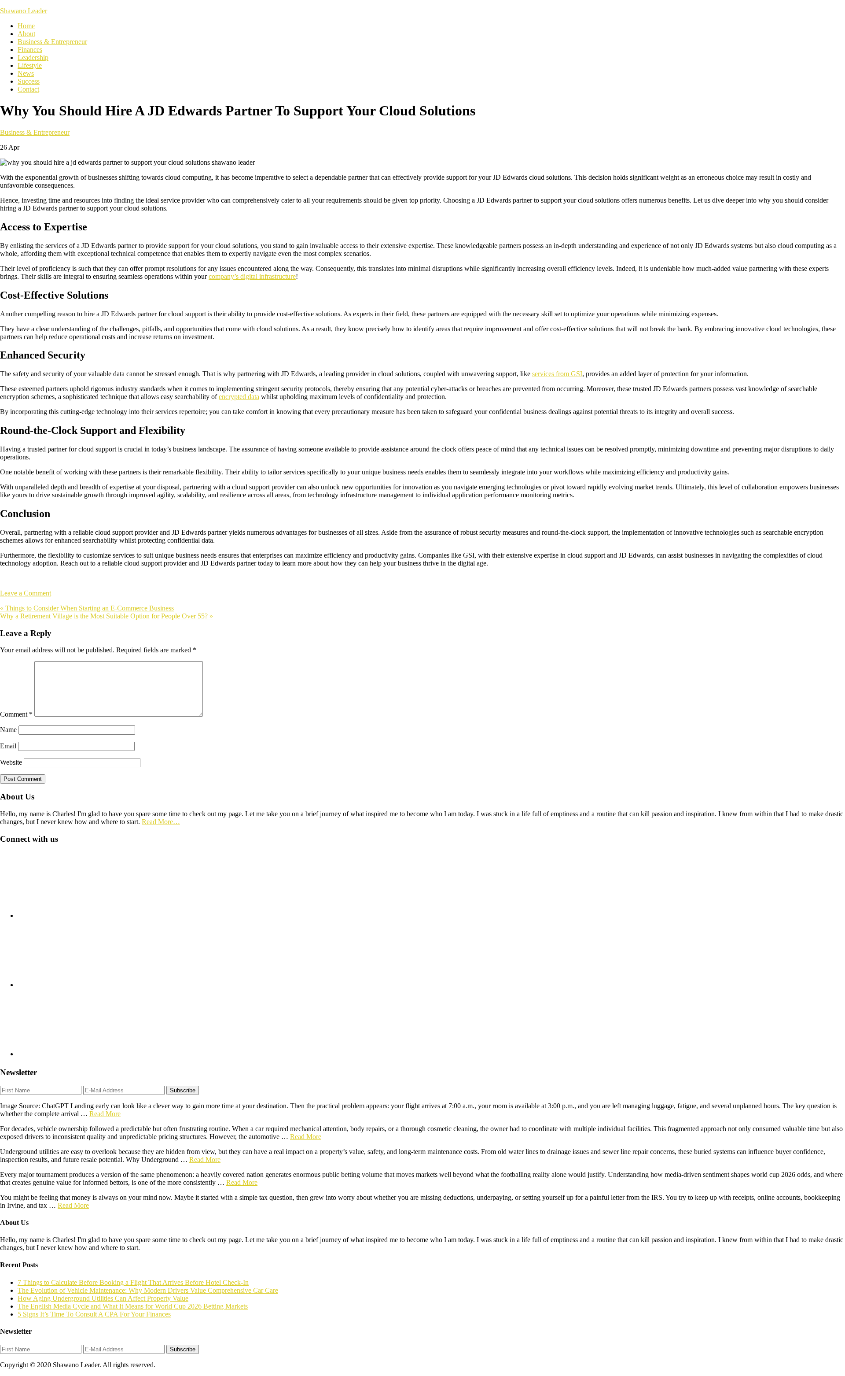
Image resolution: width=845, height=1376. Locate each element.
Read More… (161, 821)
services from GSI (557, 373)
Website (11, 762)
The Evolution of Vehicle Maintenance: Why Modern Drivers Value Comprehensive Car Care (148, 1290)
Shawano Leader (23, 11)
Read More (105, 1113)
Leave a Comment (25, 593)
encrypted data (239, 396)
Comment (16, 714)
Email (8, 746)
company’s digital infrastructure (252, 276)
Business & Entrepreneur (35, 132)
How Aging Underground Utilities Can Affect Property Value (103, 1298)
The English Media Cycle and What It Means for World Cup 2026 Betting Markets (133, 1306)
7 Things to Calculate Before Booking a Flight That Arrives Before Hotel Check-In (133, 1282)
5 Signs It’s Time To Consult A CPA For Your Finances (94, 1314)
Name (8, 729)
